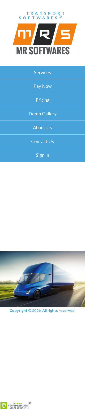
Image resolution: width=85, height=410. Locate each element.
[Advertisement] (42, 206)
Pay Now (43, 86)
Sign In (42, 155)
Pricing (43, 100)
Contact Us (42, 141)
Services (42, 72)
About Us (42, 127)
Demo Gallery (43, 113)
